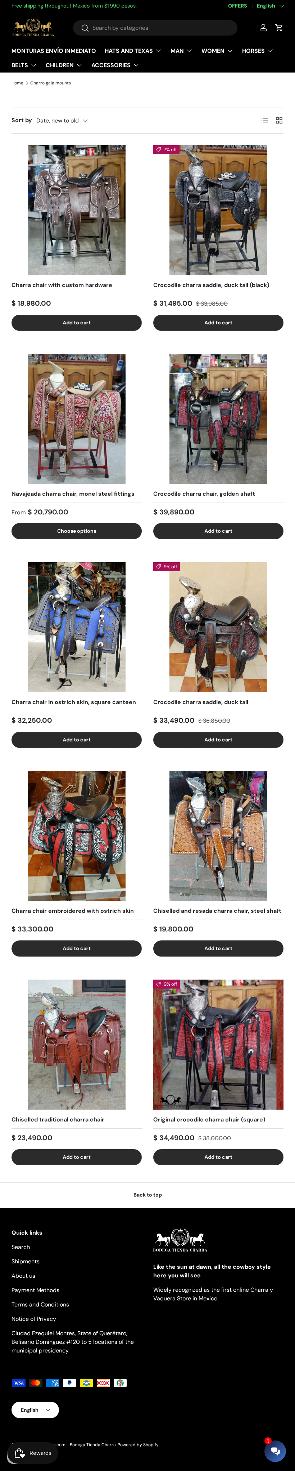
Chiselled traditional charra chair (58, 1119)
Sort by (22, 120)
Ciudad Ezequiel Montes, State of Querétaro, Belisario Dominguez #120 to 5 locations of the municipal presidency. (73, 1341)
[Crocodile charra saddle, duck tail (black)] (218, 210)
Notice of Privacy (34, 1319)
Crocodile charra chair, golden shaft (204, 494)
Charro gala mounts (50, 83)
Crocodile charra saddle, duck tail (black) (211, 285)
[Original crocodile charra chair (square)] (218, 1045)
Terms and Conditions (40, 1304)
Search (21, 1247)
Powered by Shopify (138, 1445)
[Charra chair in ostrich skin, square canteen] (77, 627)
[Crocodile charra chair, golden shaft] (218, 419)
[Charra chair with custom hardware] (77, 210)
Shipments (26, 1261)
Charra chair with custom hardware (62, 285)
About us (23, 1276)
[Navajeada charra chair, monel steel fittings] (77, 419)
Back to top (147, 1195)
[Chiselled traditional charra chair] (77, 1045)
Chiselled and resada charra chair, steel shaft (217, 911)
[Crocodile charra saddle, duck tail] (218, 627)
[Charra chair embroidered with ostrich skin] (77, 836)
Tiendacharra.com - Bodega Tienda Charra (72, 1445)
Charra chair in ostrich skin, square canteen (74, 702)
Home (17, 83)
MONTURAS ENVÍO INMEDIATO (54, 51)
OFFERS (237, 6)
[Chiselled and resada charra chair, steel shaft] (218, 836)
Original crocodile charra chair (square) (209, 1119)
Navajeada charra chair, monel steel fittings (73, 494)
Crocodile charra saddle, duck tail (200, 702)
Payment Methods (35, 1290)
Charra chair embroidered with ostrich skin (73, 911)
